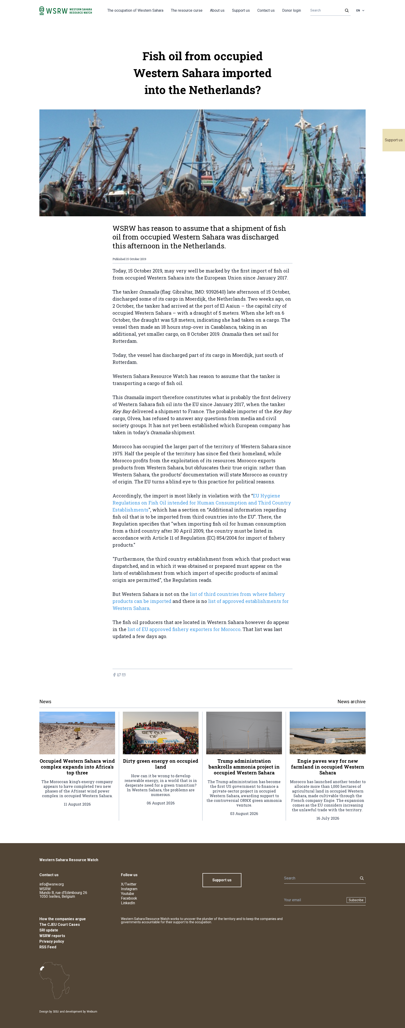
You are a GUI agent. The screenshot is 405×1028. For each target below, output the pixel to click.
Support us (394, 140)
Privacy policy (51, 941)
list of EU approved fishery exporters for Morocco (184, 629)
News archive (352, 701)
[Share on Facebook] (114, 674)
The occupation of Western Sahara (135, 10)
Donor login (291, 10)
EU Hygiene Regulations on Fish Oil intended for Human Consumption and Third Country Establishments (201, 503)
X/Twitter (128, 884)
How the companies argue (62, 919)
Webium (92, 1011)
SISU (56, 1011)
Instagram (129, 889)
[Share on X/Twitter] (119, 674)
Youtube (127, 893)
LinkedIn (128, 903)
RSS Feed (47, 947)
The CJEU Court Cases (59, 924)
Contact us (266, 10)
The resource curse (186, 10)
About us (217, 10)
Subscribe (356, 900)
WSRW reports (52, 936)
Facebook (129, 898)
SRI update (48, 930)
